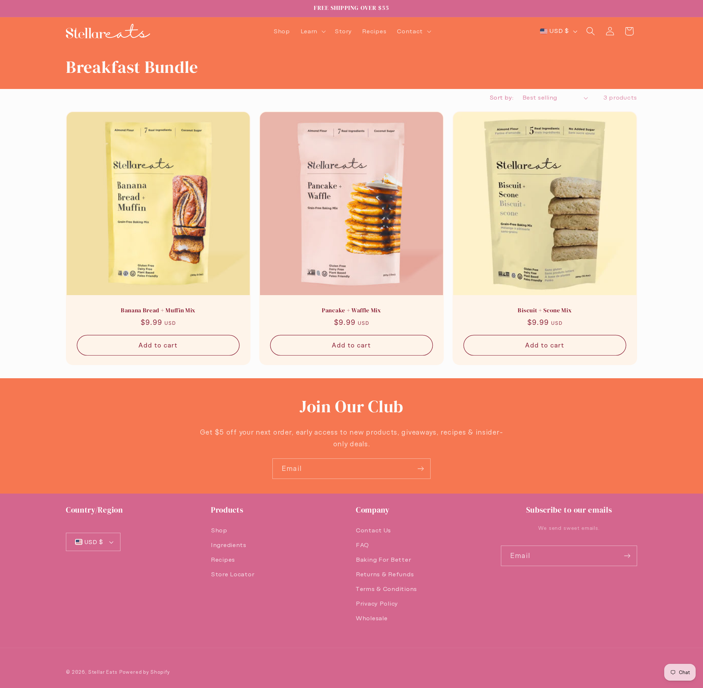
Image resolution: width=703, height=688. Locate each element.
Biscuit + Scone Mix (545, 311)
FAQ (362, 545)
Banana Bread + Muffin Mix (158, 311)
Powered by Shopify (144, 672)
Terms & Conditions (386, 589)
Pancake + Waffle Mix (351, 311)
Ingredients (228, 545)
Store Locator (232, 574)
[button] (312, 31)
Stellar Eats (103, 672)
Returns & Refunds (385, 574)
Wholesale (371, 618)
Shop (219, 530)
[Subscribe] (420, 468)
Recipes (223, 559)
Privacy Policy (377, 603)
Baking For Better (383, 559)
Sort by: (502, 97)
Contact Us (373, 530)
